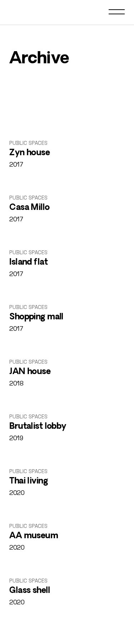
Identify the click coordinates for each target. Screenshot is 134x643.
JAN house (29, 372)
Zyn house (29, 153)
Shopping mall (36, 317)
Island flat (28, 262)
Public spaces (28, 142)
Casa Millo (29, 208)
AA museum (33, 536)
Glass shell (29, 591)
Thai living (28, 481)
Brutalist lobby (37, 427)
